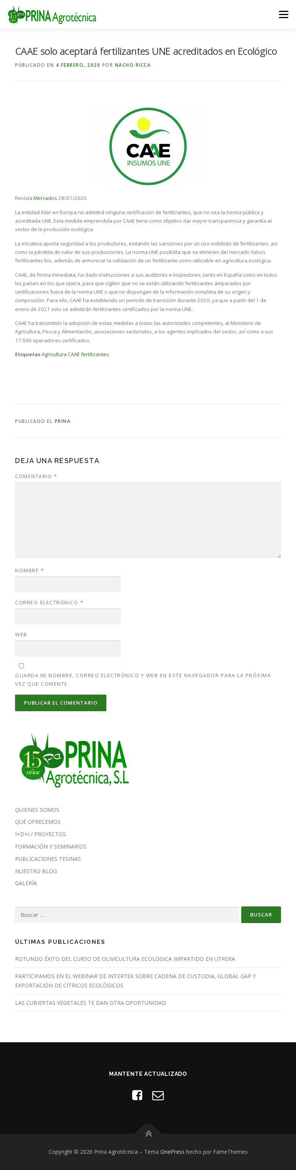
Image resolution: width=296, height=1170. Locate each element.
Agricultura (54, 354)
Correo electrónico (49, 602)
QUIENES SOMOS (37, 809)
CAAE (74, 354)
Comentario (36, 476)
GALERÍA (26, 883)
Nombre (29, 570)
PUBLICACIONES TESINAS (48, 858)
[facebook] (137, 1095)
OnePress (172, 1151)
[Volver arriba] (148, 1133)
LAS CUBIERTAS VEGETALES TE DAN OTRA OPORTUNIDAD (90, 1002)
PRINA (63, 421)
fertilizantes (95, 354)
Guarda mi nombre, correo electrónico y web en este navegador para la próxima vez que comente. (143, 679)
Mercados (45, 197)
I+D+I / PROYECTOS (40, 834)
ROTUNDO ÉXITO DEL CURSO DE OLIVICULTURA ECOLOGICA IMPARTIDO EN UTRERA (125, 958)
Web (21, 634)
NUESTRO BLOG (36, 871)
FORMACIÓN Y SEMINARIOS (51, 846)
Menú (283, 14)
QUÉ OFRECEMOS (38, 821)
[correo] (158, 1095)
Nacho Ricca (133, 65)
